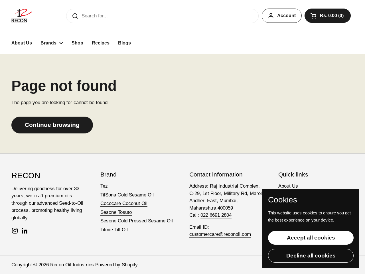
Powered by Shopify (116, 264)
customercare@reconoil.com (220, 234)
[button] (328, 16)
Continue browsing (52, 124)
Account (286, 15)
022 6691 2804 (216, 215)
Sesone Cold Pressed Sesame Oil (136, 221)
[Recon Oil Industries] (21, 16)
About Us (288, 186)
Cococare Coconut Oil (123, 203)
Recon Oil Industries (72, 264)
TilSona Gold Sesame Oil (127, 195)
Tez (104, 186)
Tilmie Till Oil (114, 229)
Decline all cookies (311, 256)
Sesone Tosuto (116, 212)
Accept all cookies (311, 238)
